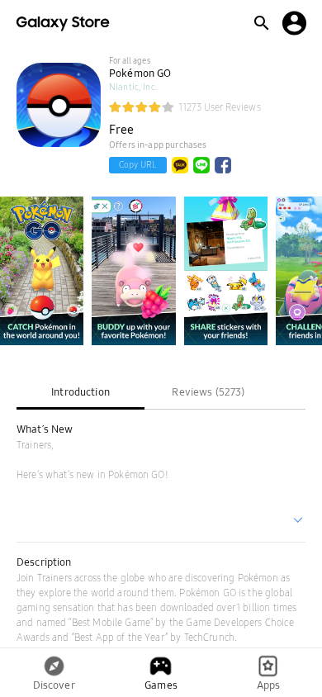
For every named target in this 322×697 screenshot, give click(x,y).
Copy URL (138, 164)
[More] (298, 522)
